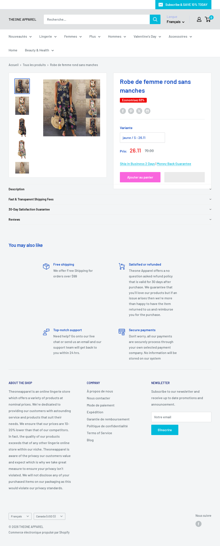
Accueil (13, 65)
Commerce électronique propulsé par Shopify (39, 532)
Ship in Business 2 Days (137, 163)
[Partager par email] (147, 110)
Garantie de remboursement (108, 419)
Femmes (70, 36)
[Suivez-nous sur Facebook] (199, 524)
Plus (92, 36)
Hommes (114, 36)
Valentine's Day (145, 36)
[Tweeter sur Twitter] (139, 110)
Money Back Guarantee (174, 163)
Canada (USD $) (46, 516)
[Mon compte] (199, 19)
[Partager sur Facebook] (123, 110)
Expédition (95, 412)
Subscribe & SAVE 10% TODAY (186, 4)
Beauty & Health (37, 50)
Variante (126, 128)
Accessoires (178, 36)
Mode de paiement (101, 405)
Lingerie (45, 36)
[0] (208, 19)
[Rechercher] (155, 19)
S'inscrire (165, 430)
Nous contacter (98, 398)
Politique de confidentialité (107, 426)
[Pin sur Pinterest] (131, 110)
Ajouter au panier (140, 177)
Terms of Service (99, 433)
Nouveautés (18, 36)
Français (16, 516)
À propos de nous (100, 391)
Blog (90, 440)
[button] (184, 177)
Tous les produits (34, 65)
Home (13, 50)
